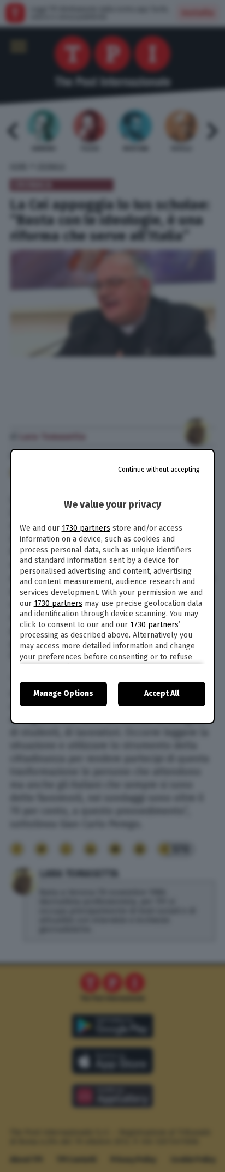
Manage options (63, 693)
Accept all (161, 693)
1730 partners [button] (86, 528)
